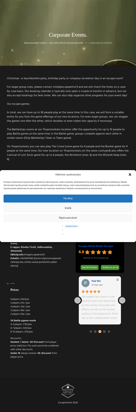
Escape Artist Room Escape (95, 246)
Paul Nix (96, 281)
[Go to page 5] (109, 331)
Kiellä (68, 208)
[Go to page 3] (99, 331)
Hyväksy (68, 198)
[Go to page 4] (104, 331)
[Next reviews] (122, 300)
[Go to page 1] (91, 331)
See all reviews (89, 267)
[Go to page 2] (95, 331)
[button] (130, 175)
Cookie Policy (71, 226)
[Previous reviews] (77, 300)
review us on (109, 267)
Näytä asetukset (68, 218)
